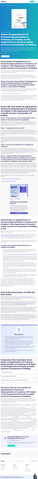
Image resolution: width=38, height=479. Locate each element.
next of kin (22, 266)
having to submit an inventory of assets (9, 235)
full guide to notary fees (19, 152)
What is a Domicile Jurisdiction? (8, 181)
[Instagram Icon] (35, 461)
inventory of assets (17, 347)
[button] (19, 372)
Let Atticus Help (11, 445)
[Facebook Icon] (33, 461)
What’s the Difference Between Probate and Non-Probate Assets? (23, 254)
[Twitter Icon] (36, 461)
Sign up (32, 1)
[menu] (36, 1)
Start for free (19, 213)
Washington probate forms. (15, 440)
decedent (23, 163)
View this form (6, 56)
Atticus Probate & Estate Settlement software (24, 303)
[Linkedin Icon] (32, 461)
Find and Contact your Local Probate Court (11, 178)
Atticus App (17, 198)
